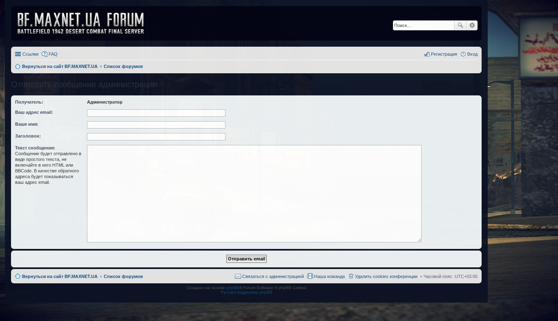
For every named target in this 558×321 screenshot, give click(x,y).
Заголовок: (28, 135)
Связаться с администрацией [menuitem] (273, 276)
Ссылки (30, 54)
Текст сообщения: (35, 147)
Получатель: (29, 101)
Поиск (460, 25)
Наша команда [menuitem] (329, 276)
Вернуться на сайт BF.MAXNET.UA (60, 276)
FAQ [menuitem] (53, 54)
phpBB (232, 287)
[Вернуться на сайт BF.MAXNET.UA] (85, 23)
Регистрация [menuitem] (444, 54)
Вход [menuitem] (472, 54)
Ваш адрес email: (34, 112)
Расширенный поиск (472, 25)
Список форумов (123, 276)
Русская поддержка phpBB (246, 292)
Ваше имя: (26, 124)
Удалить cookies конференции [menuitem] (386, 276)
